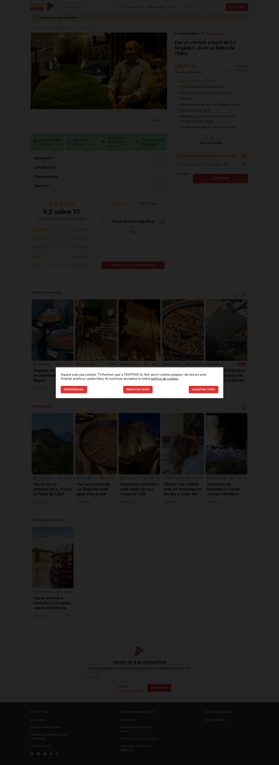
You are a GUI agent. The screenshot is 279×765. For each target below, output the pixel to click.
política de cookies (164, 378)
